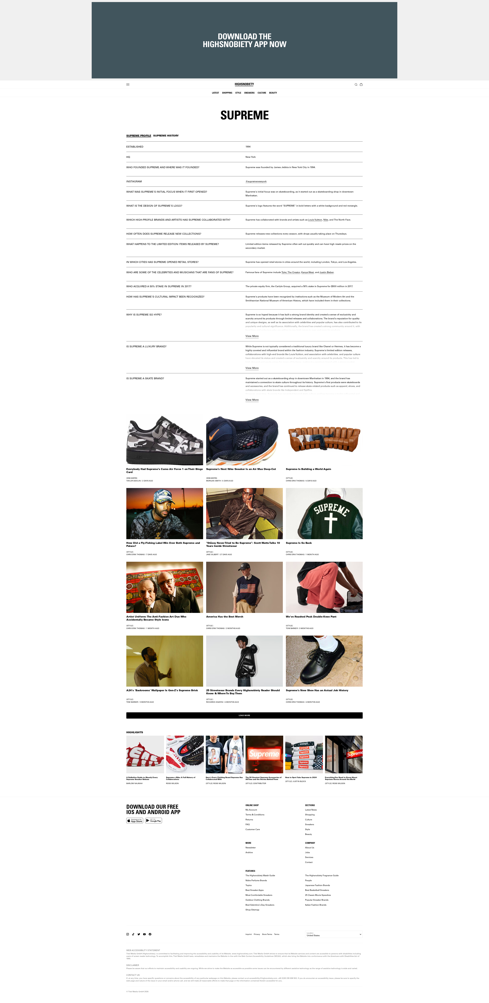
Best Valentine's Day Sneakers (260, 904)
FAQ (248, 824)
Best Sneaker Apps (255, 890)
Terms (276, 934)
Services (309, 857)
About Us (309, 847)
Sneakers (249, 92)
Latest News (311, 809)
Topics (249, 885)
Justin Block (299, 781)
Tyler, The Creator (290, 272)
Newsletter (251, 847)
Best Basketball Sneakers (317, 890)
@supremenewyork (256, 181)
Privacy (257, 934)
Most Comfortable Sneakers (259, 895)
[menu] (127, 84)
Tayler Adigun (133, 481)
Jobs (307, 852)
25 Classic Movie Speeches (318, 895)
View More (252, 336)
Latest (215, 92)
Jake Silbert (212, 554)
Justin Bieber (327, 272)
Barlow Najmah (134, 783)
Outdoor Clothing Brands (258, 899)
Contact (309, 862)
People (308, 880)
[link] (164, 448)
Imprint (249, 934)
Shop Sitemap (252, 909)
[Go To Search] (356, 84)
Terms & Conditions (255, 814)
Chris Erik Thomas (295, 481)
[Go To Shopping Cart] (361, 84)
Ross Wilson (172, 783)
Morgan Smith (213, 481)
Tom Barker (292, 628)
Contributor (259, 783)
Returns (249, 819)
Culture (262, 92)
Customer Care (253, 829)
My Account (251, 809)
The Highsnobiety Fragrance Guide (322, 875)
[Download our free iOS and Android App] (134, 820)
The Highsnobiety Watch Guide (260, 875)
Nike (325, 219)
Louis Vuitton (315, 219)
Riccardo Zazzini (214, 702)
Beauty (273, 92)
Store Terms (267, 934)
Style (238, 92)
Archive (249, 852)
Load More (244, 715)
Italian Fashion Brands (315, 904)
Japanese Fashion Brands (317, 885)
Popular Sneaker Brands (316, 899)
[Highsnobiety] (244, 84)
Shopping (227, 92)
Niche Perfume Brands (256, 880)
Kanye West (307, 272)
